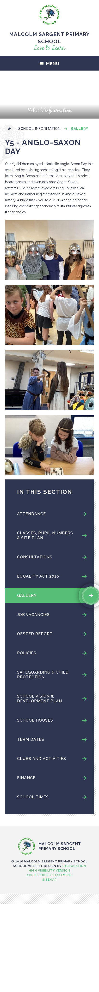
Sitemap (49, 879)
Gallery (79, 129)
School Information (39, 129)
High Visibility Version (49, 870)
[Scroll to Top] (49, 828)
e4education (74, 866)
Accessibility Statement (49, 875)
